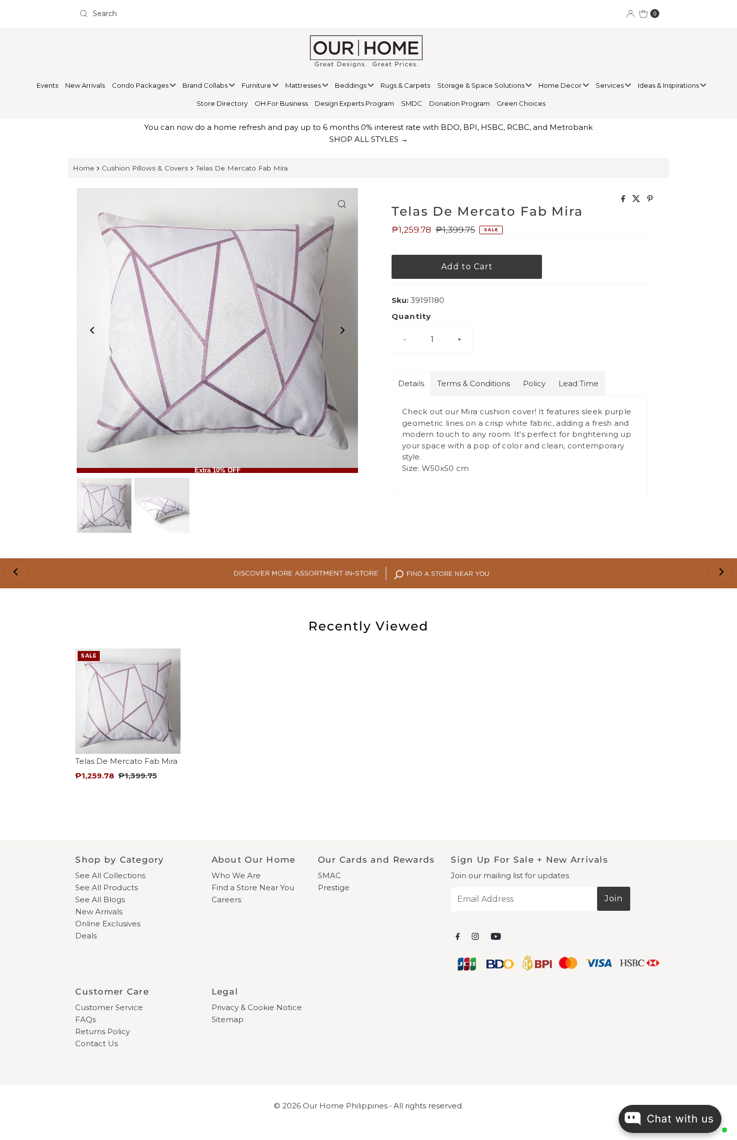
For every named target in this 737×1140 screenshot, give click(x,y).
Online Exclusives (107, 923)
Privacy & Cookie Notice (257, 1007)
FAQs (85, 1019)
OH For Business (281, 103)
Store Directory (222, 103)
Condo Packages (141, 85)
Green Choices (521, 103)
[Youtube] (496, 936)
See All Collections (110, 875)
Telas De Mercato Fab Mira (242, 168)
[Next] (342, 330)
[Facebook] (458, 936)
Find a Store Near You (253, 887)
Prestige (333, 887)
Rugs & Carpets (405, 85)
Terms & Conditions (473, 383)
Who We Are (236, 875)
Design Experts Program (354, 103)
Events (47, 85)
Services (610, 85)
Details (411, 383)
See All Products (106, 887)
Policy (534, 383)
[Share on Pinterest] (650, 199)
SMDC (411, 103)
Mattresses (303, 85)
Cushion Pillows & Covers (145, 168)
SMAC (329, 875)
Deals (86, 935)
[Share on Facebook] (624, 199)
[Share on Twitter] (637, 199)
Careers (226, 899)
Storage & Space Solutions (481, 85)
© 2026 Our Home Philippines (331, 1105)
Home (83, 168)
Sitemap (228, 1019)
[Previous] (93, 330)
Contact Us (96, 1043)
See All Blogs (100, 899)
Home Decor (560, 85)
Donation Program (459, 103)
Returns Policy (102, 1031)
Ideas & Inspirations (669, 85)
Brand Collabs (205, 85)
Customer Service (109, 1007)
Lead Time (579, 383)
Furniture (257, 85)
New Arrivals (85, 85)
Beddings (351, 85)
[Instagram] (475, 936)
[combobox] (219, 14)
